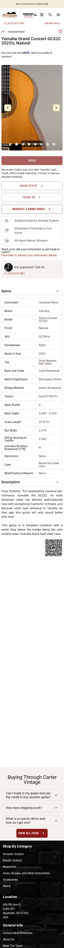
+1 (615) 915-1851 (14, 273)
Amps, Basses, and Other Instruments (26, 873)
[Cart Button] (42, 15)
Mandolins (9, 866)
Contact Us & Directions (17, 933)
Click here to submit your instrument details (29, 255)
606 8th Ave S (52, 23)
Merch (7, 886)
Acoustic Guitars (13, 854)
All (2, 31)
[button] (32, 291)
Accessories (10, 879)
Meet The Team (12, 945)
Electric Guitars (12, 860)
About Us (8, 939)
